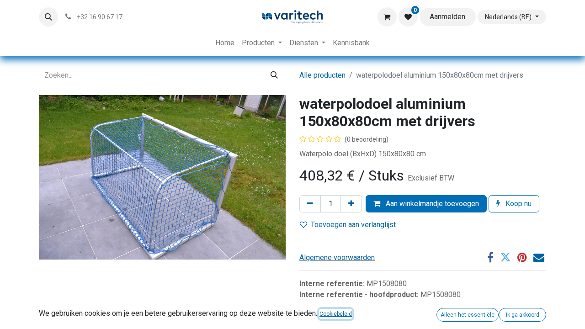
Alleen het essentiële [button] (468, 315)
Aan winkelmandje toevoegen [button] (431, 203)
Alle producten (322, 75)
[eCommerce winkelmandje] (387, 17)
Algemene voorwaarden (337, 257)
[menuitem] (225, 43)
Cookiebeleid (335, 314)
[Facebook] (490, 257)
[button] (48, 17)
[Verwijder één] (310, 203)
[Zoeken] (274, 75)
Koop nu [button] (518, 203)
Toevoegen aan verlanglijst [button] (353, 224)
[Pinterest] (522, 257)
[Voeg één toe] (351, 203)
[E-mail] (538, 257)
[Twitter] (505, 257)
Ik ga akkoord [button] (522, 315)
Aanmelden (447, 16)
